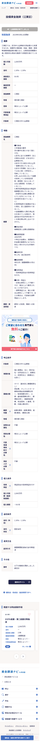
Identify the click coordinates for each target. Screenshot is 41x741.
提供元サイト (20, 582)
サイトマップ (27, 730)
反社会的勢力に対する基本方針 (15, 734)
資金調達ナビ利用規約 (15, 730)
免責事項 (32, 726)
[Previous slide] (16, 656)
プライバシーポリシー (21, 726)
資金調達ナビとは (11, 676)
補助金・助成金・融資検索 (17, 8)
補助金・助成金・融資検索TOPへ (18, 592)
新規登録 (29, 3)
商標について (29, 734)
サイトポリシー (9, 726)
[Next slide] (23, 656)
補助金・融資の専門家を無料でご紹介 (17, 738)
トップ (3, 8)
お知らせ (7, 682)
